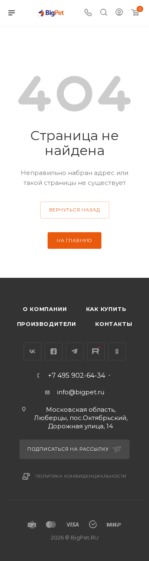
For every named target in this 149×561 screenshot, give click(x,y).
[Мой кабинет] (119, 13)
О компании (45, 309)
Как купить (106, 309)
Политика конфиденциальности (81, 476)
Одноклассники (117, 351)
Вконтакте (32, 351)
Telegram (75, 351)
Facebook (53, 351)
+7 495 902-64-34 (76, 375)
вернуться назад (74, 210)
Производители (46, 324)
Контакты (113, 324)
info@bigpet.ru (80, 392)
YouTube (96, 351)
